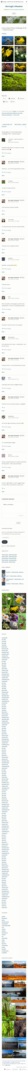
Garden (3, 929)
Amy (9, 297)
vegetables (4, 952)
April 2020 (4, 775)
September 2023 (5, 701)
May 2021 (4, 751)
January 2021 (5, 759)
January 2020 (5, 780)
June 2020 (4, 771)
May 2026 (4, 643)
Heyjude (10, 181)
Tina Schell (10, 219)
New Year (4, 943)
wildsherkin (11, 416)
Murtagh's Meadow (14, 6)
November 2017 (5, 827)
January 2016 (5, 867)
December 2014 (5, 891)
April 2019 (4, 797)
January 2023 (5, 715)
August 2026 (4, 637)
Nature (14, 111)
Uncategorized (5, 950)
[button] (8, 40)
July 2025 (4, 661)
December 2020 (5, 760)
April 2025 (4, 666)
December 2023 (5, 695)
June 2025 (4, 663)
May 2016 (4, 860)
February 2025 (5, 670)
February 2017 (5, 844)
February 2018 (5, 822)
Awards (3, 916)
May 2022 (4, 730)
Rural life (4, 949)
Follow (4, 542)
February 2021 (5, 757)
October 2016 (5, 851)
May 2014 (4, 903)
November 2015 (5, 871)
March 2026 (4, 646)
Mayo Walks (4, 938)
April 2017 (4, 840)
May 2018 (4, 817)
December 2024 (5, 674)
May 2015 (4, 882)
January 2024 (5, 694)
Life (2, 936)
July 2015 (4, 878)
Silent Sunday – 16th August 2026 (9, 556)
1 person (9, 153)
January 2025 (5, 672)
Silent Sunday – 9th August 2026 (9, 558)
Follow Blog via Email (7, 528)
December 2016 (5, 847)
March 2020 (4, 777)
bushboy (10, 258)
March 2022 (4, 733)
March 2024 (4, 690)
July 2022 (4, 726)
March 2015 (4, 885)
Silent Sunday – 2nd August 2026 (9, 560)
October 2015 (5, 873)
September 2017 (5, 831)
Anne (9, 377)
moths (3, 940)
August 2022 (4, 724)
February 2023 (5, 713)
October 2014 (5, 894)
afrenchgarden (9, 579)
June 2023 (4, 706)
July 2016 (4, 856)
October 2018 (5, 808)
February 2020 (5, 779)
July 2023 (4, 704)
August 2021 (4, 746)
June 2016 (4, 858)
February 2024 (5, 692)
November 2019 (5, 784)
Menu (14, 13)
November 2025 (5, 654)
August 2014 (4, 898)
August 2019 (4, 789)
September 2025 (5, 657)
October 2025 (5, 656)
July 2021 (4, 748)
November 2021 (5, 741)
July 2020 (4, 770)
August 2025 (4, 659)
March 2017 (4, 842)
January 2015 (5, 889)
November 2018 (5, 806)
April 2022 (4, 732)
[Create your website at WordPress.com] (14, 1)
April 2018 (4, 818)
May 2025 (4, 665)
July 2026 (4, 639)
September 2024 (5, 679)
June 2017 (4, 836)
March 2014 (4, 907)
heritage (4, 934)
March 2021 (4, 755)
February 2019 (5, 800)
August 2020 (4, 768)
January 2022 (5, 737)
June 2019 (4, 793)
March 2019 (4, 798)
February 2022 (5, 735)
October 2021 (5, 742)
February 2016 (5, 865)
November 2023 (5, 697)
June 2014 (4, 902)
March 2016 (4, 864)
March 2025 (4, 668)
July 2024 (4, 683)
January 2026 (5, 650)
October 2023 (5, 699)
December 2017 (5, 826)
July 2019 (4, 791)
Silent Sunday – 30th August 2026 (9, 554)
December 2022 (5, 717)
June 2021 (4, 750)
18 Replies (4, 33)
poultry (3, 947)
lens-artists (19, 113)
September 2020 (5, 766)
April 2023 (4, 710)
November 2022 (5, 719)
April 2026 (4, 645)
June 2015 (4, 880)
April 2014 (4, 905)
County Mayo (5, 923)
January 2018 (5, 824)
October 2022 (5, 721)
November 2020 (5, 762)
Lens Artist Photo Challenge (11, 113)
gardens (4, 931)
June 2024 (4, 684)
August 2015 (4, 876)
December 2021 (5, 739)
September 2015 (5, 874)
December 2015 (5, 869)
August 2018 (4, 811)
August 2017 (4, 833)
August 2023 (4, 703)
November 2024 (5, 675)
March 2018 (4, 820)
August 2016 (4, 855)
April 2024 (4, 688)
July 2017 (4, 835)
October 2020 (5, 764)
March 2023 (4, 712)
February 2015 (5, 887)
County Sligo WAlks (6, 925)
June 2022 (4, 728)
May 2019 (4, 795)
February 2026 (5, 648)
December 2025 (5, 652)
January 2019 (5, 802)
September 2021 (5, 744)
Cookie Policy (7, 1065)
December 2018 (5, 804)
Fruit (3, 927)
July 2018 (4, 813)
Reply (3, 156)
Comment (21, 515)
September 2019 (5, 788)
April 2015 (4, 884)
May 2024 (4, 686)
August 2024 (4, 681)
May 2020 (4, 773)
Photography (5, 945)
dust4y (10, 455)
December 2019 (5, 782)
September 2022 (5, 722)
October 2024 (5, 677)
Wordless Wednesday (7, 115)
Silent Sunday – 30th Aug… (18, 572)
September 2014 (5, 896)
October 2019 (5, 786)
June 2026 (4, 641)
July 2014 (4, 900)
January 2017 (5, 846)
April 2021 (4, 753)
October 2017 (5, 829)
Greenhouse (5, 932)
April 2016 (4, 862)
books (3, 920)
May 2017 (4, 838)
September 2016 (5, 853)
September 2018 (5, 809)
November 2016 (5, 849)
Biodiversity (4, 918)
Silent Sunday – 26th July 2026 (8, 562)
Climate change (5, 922)
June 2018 (4, 815)
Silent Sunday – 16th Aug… (18, 583)
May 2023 (4, 708)
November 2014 (5, 893)
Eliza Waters (11, 337)
